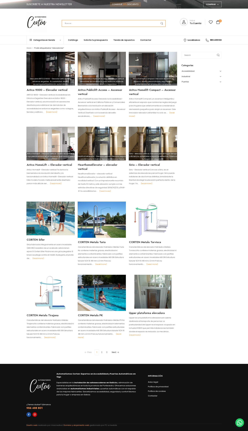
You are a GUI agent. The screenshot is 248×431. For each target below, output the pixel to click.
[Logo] (36, 22)
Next (114, 352)
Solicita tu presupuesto (96, 40)
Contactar (145, 40)
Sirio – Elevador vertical (144, 165)
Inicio (29, 48)
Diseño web (32, 425)
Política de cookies (157, 391)
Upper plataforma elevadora (147, 313)
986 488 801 (216, 40)
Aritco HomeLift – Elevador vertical (49, 165)
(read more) (51, 112)
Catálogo (73, 40)
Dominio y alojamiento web (77, 425)
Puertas (185, 81)
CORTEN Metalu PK (90, 315)
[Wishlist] (211, 22)
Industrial (186, 76)
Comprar (211, 4)
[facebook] (28, 414)
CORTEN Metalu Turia (92, 242)
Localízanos (194, 40)
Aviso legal (153, 382)
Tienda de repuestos (123, 40)
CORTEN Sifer (36, 240)
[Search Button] (162, 23)
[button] (239, 422)
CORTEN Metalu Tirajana (43, 315)
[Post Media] (50, 69)
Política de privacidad (158, 386)
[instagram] (34, 414)
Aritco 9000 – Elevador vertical (47, 90)
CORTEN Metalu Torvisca (145, 242)
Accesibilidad (188, 71)
